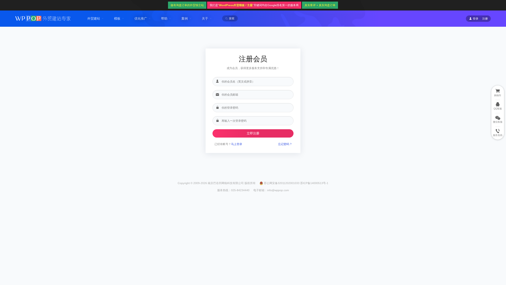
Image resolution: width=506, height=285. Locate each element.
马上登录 (236, 144)
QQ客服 (498, 108)
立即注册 (253, 133)
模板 (117, 18)
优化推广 (140, 18)
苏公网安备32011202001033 (281, 183)
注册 (485, 18)
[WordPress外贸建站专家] (43, 18)
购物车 (497, 95)
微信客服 (497, 122)
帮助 (164, 18)
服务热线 (497, 135)
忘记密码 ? (285, 144)
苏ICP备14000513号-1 (314, 183)
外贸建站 (93, 18)
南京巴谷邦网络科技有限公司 (226, 183)
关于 (205, 18)
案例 (184, 18)
